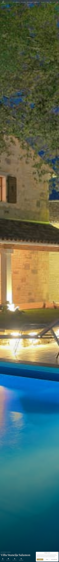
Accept (40, 559)
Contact (54, 2)
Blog (47, 2)
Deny (47, 559)
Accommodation (16, 2)
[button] (57, 552)
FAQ (50, 2)
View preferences (54, 559)
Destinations (29, 2)
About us (42, 2)
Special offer (23, 2)
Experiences (36, 2)
